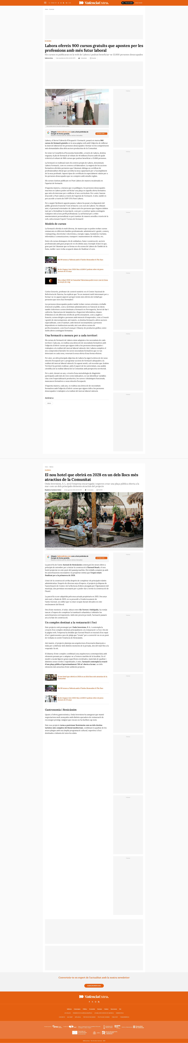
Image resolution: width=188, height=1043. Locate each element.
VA (66, 3)
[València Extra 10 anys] (94, 998)
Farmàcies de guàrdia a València (82, 1013)
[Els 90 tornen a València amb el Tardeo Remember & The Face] (51, 259)
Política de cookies (103, 1017)
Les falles (68, 1013)
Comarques (77, 1009)
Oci (120, 1009)
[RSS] (63, 3)
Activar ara (100, 133)
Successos (114, 1009)
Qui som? (70, 1017)
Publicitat (115, 1017)
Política (85, 1009)
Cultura (106, 1009)
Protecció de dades (89, 1017)
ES (70, 3)
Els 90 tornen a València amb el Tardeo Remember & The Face (80, 260)
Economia (48, 41)
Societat (99, 1009)
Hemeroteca (119, 1013)
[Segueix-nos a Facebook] (56, 3)
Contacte (62, 1017)
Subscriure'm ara (94, 985)
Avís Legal (78, 1017)
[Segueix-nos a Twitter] (58, 3)
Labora (49, 403)
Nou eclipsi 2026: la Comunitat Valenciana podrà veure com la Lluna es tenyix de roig (83, 281)
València (48, 470)
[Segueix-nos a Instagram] (61, 3)
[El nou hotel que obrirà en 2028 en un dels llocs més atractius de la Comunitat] (51, 677)
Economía (92, 1009)
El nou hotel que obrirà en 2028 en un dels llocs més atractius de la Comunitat (82, 677)
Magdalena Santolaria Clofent (53, 490)
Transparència (124, 1017)
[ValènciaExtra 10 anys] (94, 2)
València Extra (49, 58)
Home (46, 9)
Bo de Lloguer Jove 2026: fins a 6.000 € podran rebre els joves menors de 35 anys (80, 270)
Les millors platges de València (104, 1013)
